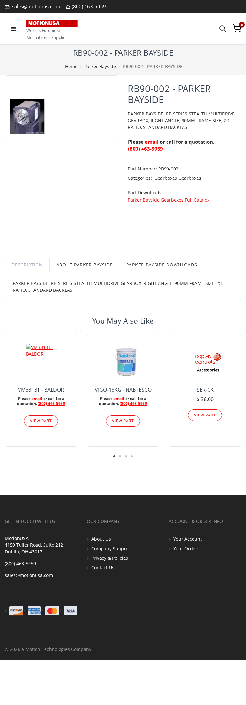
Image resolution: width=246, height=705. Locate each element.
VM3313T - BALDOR (41, 389)
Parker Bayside (100, 66)
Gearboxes (166, 178)
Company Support (110, 548)
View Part (41, 421)
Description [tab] (27, 265)
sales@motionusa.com (36, 6)
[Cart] (237, 28)
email (152, 142)
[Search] (222, 28)
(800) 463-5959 (88, 6)
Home (71, 66)
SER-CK (205, 389)
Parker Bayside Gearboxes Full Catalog (169, 200)
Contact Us (102, 568)
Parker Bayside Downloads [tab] (161, 265)
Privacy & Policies (109, 558)
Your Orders (186, 548)
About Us (101, 539)
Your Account (187, 539)
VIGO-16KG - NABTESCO (123, 389)
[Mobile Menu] (13, 28)
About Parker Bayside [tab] (84, 265)
